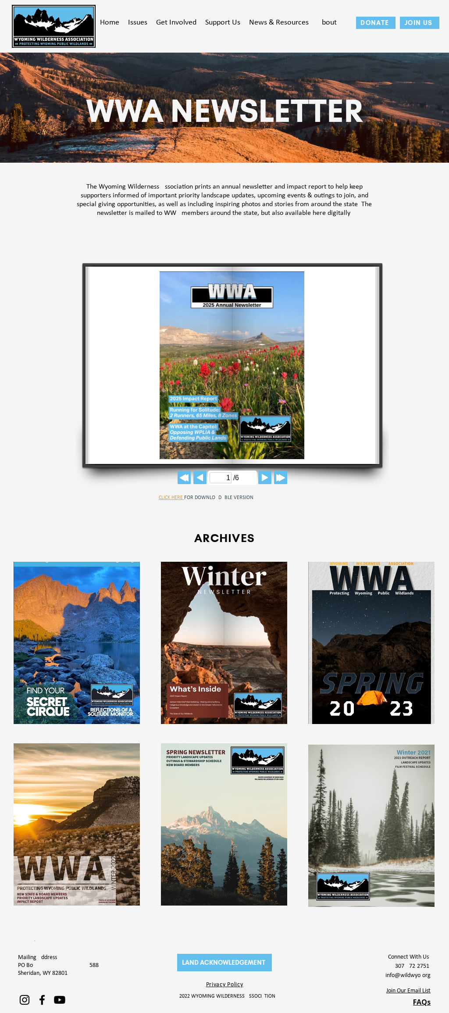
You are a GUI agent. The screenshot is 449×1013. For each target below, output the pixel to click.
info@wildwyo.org (408, 975)
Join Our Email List (408, 991)
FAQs (422, 1002)
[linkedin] (24, 999)
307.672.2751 (413, 966)
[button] (138, 23)
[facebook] (42, 999)
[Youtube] (59, 999)
